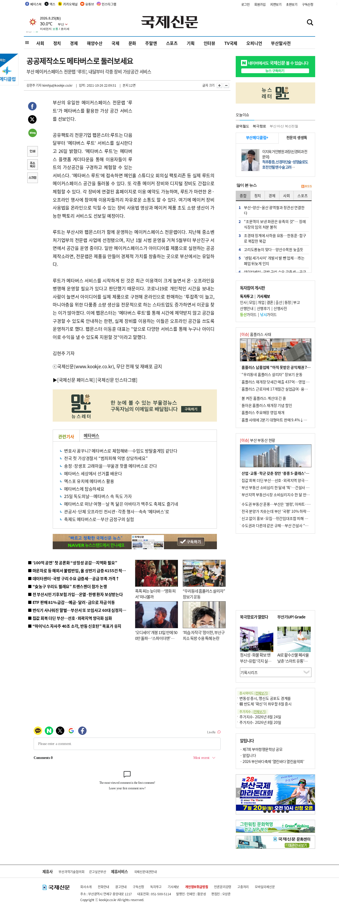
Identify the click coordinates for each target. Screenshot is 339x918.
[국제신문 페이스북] (76, 379)
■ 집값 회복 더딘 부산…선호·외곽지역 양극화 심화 (70, 618)
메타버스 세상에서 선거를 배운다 (93, 473)
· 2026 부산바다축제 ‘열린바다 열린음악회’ (272, 761)
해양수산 (94, 43)
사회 (40, 43)
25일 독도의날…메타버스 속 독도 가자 (98, 496)
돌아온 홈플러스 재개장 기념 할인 (267, 405)
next (312, 793)
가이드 (248, 314)
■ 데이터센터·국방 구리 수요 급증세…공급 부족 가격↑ (73, 578)
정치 (57, 43)
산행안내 (246, 308)
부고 (296, 302)
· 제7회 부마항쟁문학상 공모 (261, 749)
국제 (115, 43)
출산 (278, 302)
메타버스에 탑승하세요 (84, 489)
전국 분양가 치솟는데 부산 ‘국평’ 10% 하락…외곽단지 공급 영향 (290, 511)
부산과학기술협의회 (71, 871)
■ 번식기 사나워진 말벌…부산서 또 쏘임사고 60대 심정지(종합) (80, 610)
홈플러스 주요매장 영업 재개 (263, 412)
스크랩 (32, 178)
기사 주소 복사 (32, 165)
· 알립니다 (248, 755)
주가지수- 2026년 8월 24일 (260, 716)
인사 (243, 302)
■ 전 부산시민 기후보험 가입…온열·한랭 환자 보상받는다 (75, 594)
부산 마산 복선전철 (284, 126)
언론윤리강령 (222, 886)
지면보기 (276, 4)
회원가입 (260, 4)
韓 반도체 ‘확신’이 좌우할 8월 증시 (265, 703)
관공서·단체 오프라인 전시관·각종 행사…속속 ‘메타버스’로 (116, 511)
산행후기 (263, 308)
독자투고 (156, 886)
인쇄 (32, 152)
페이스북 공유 (32, 107)
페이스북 (36, 4)
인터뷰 (209, 43)
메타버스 (91, 435)
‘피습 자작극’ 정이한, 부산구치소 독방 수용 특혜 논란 (204, 635)
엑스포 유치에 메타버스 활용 (89, 481)
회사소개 (86, 886)
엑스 (52, 4)
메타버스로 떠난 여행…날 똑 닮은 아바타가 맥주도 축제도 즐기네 (121, 504)
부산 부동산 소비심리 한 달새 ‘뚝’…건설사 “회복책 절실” (284, 487)
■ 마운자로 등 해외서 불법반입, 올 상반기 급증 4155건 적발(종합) (82, 570)
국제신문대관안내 (145, 871)
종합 (243, 195)
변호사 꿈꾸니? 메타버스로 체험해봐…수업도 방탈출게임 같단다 (120, 451)
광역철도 (242, 126)
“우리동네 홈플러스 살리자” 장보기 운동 (272, 374)
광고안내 (121, 886)
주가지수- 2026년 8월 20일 (260, 722)
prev (239, 793)
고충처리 (243, 886)
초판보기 (291, 4)
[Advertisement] (175, 132)
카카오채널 (70, 4)
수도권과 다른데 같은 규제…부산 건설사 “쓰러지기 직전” (285, 525)
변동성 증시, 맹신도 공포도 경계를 (265, 698)
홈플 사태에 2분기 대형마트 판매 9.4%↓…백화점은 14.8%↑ (289, 419)
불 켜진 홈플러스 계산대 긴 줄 (264, 398)
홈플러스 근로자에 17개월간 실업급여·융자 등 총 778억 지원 (288, 389)
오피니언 (254, 43)
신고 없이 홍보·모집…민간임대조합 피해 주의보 (278, 518)
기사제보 (173, 886)
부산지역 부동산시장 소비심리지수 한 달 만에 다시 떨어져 (285, 494)
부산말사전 (281, 43)
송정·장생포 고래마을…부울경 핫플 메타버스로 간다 (110, 466)
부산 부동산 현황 (257, 440)
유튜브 (89, 4)
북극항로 (259, 126)
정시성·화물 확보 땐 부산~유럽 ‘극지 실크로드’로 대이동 (255, 660)
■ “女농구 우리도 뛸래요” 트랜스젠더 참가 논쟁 (67, 586)
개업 (261, 302)
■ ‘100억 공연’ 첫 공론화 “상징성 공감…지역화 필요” (72, 562)
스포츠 (172, 43)
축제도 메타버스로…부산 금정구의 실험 (99, 519)
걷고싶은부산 (97, 871)
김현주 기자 (34, 85)
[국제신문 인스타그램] (116, 379)
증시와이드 (253, 693)
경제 (74, 43)
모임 (252, 302)
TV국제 (230, 43)
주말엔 (151, 43)
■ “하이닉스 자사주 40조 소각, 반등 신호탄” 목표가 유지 (74, 626)
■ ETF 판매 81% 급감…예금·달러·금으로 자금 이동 (71, 602)
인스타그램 (109, 4)
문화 (132, 43)
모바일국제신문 (265, 886)
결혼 (270, 302)
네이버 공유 (32, 133)
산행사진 (280, 308)
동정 (287, 302)
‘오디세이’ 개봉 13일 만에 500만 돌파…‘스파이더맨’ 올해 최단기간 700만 (156, 638)
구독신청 (307, 4)
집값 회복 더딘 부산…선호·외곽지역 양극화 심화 (278, 480)
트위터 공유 (32, 120)
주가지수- (252, 711)
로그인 (245, 4)
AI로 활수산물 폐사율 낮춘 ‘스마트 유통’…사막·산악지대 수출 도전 (293, 663)
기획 (191, 43)
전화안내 (103, 886)
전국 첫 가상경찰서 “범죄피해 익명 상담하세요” (106, 458)
